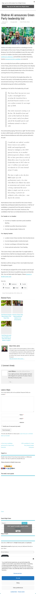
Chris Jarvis (5, 21)
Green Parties (23, 21)
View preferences (18, 587)
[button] (33, 559)
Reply (10, 381)
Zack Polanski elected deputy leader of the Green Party (6, 316)
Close (2, 511)
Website (22, 422)
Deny (18, 583)
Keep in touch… (5, 534)
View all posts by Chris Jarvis (16, 358)
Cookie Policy (14, 591)
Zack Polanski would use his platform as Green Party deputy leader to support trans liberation (6, 339)
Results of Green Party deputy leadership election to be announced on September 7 (17, 318)
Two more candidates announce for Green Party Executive (7, 445)
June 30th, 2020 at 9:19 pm (23, 371)
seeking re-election (7, 56)
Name (22, 414)
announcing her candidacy (13, 59)
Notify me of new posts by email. (11, 426)
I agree (18, 531)
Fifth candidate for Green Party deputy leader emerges (27, 445)
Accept (18, 578)
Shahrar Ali (19, 293)
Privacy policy (21, 591)
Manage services (18, 573)
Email (21, 418)
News (28, 21)
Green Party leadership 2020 (9, 293)
